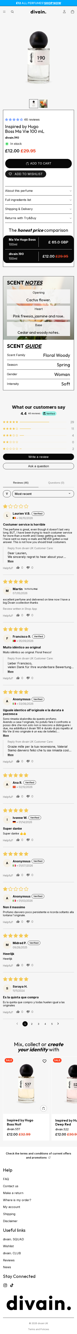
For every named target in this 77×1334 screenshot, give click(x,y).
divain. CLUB (12, 1253)
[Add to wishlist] (44, 1061)
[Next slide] (70, 1098)
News (7, 1267)
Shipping (9, 1214)
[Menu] (4, 11)
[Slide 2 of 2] (43, 104)
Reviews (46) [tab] (21, 482)
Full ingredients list (18, 200)
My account (11, 1207)
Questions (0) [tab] (56, 482)
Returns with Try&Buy (20, 218)
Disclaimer (10, 1221)
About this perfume (19, 191)
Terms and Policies (38, 1329)
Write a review (38, 457)
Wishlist (8, 1246)
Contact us (10, 1186)
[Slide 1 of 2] (34, 104)
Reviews (9, 1260)
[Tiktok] (12, 1285)
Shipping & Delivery (19, 209)
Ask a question (38, 466)
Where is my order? (17, 1200)
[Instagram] (5, 1285)
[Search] (12, 12)
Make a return (13, 1193)
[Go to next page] (59, 1023)
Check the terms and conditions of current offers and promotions (38, 1155)
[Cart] (72, 12)
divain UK (43, 1323)
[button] (14, 119)
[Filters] (7, 493)
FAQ (6, 1179)
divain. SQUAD (13, 1239)
